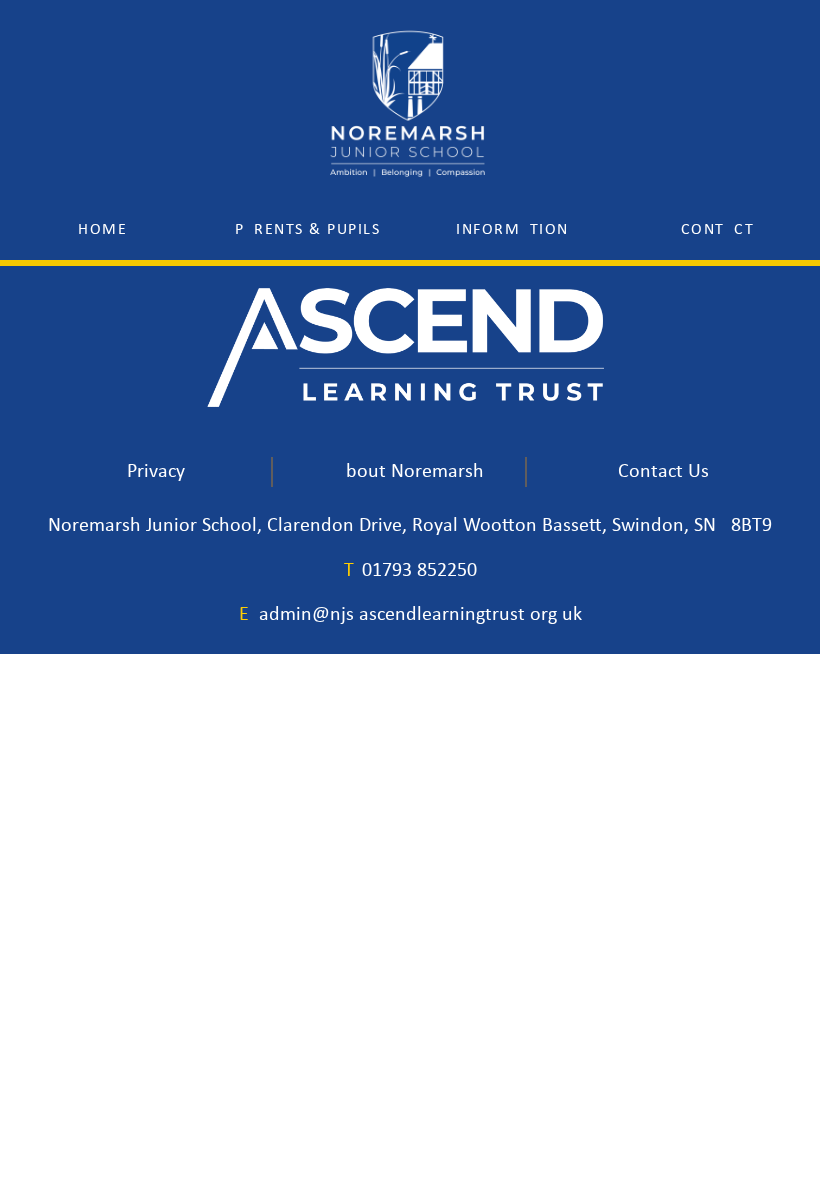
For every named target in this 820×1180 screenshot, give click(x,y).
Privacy (156, 472)
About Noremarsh (409, 472)
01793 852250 (419, 571)
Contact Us (663, 472)
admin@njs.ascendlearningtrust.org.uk (420, 615)
